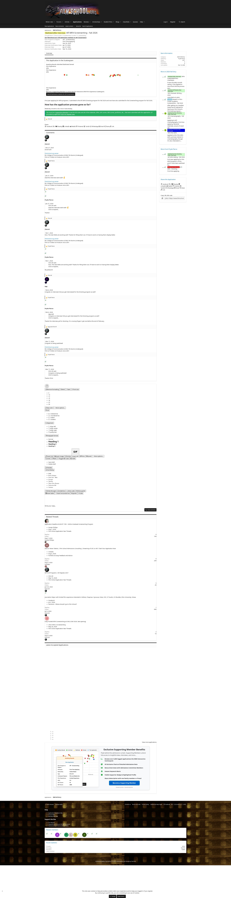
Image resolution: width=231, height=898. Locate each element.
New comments (59, 26)
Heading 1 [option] (53, 441)
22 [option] (49, 402)
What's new (49, 22)
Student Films (108, 22)
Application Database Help (55, 813)
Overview (49, 53)
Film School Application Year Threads (59, 531)
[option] (52, 426)
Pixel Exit (133, 861)
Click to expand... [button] (53, 209)
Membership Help (53, 816)
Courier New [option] (52, 477)
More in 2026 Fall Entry (168, 72)
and (52, 326)
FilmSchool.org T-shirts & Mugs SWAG (58, 826)
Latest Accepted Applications (57, 645)
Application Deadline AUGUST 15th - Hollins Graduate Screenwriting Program (69, 524)
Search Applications (87, 26)
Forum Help (51, 814)
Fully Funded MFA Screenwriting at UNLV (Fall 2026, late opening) (65, 621)
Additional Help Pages (156, 804)
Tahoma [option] (50, 481)
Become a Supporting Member (124, 783)
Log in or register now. (68, 114)
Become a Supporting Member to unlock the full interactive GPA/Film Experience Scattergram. (75, 91)
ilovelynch (51, 600)
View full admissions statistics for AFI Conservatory (60, 94)
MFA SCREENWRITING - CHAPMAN (176, 78)
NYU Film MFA (174, 132)
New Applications (49, 26)
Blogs (117, 22)
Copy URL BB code (166, 195)
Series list (78, 26)
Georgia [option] (50, 479)
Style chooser (50, 804)
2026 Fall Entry (181, 57)
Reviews (86, 22)
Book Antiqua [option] (52, 475)
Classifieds (126, 22)
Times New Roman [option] (53, 483)
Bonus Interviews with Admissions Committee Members (124, 768)
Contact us (128, 804)
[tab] (52, 733)
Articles (67, 22)
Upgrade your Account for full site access (59, 824)
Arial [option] (49, 473)
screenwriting (82, 35)
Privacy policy (145, 804)
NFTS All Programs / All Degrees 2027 (56, 573)
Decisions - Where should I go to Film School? (62, 604)
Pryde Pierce (49, 35)
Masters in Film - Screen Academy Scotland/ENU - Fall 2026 (175, 101)
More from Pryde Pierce (169, 149)
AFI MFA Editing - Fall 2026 (176, 156)
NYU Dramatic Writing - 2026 (174, 93)
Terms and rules (136, 804)
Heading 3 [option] (51, 446)
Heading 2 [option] (52, 444)
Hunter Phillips (53, 527)
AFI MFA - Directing (174, 168)
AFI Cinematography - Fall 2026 (175, 116)
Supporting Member (61, 112)
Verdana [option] (50, 487)
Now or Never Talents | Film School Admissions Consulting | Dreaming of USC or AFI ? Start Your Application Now (80, 548)
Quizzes (135, 22)
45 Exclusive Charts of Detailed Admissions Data (121, 764)
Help (141, 22)
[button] (54, 22)
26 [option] (49, 404)
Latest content (69, 26)
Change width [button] (59, 804)
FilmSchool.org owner (51, 153)
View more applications (149, 742)
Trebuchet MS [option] (52, 485)
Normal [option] (50, 439)
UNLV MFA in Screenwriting (57, 625)
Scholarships (96, 22)
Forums (58, 22)
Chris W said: (52, 205)
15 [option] (49, 398)
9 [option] (48, 393)
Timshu (183, 851)
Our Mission (51, 822)
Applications (77, 22)
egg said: (51, 314)
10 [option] (49, 395)
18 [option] (49, 400)
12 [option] (49, 397)
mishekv (51, 552)
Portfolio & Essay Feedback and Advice (60, 555)
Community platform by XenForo (110, 861)
